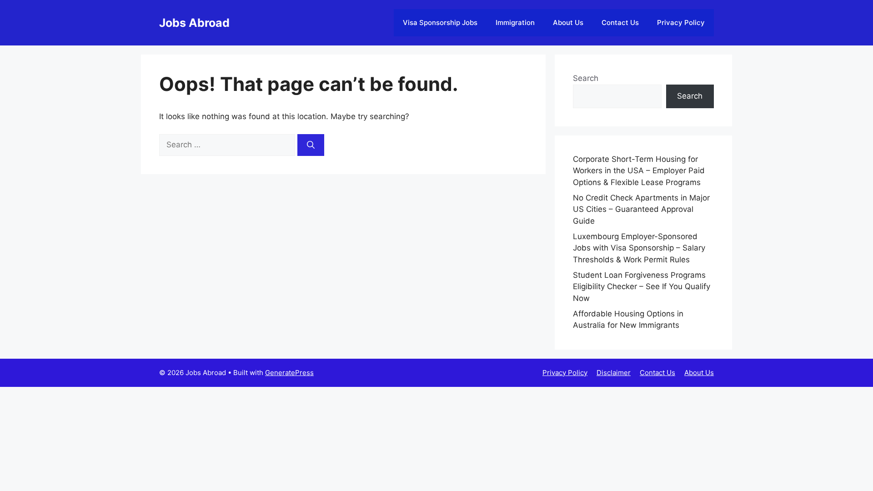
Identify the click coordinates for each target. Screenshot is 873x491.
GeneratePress (289, 372)
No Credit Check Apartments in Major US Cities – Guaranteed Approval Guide (641, 209)
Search (585, 78)
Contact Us (620, 22)
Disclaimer (614, 372)
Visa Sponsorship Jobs (440, 22)
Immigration (515, 22)
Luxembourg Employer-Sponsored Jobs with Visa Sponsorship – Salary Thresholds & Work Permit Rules (639, 248)
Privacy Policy (681, 22)
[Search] (310, 145)
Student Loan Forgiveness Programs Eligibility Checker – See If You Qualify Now (641, 287)
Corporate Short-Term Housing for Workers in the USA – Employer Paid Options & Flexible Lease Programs (639, 171)
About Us (568, 22)
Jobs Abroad (194, 23)
